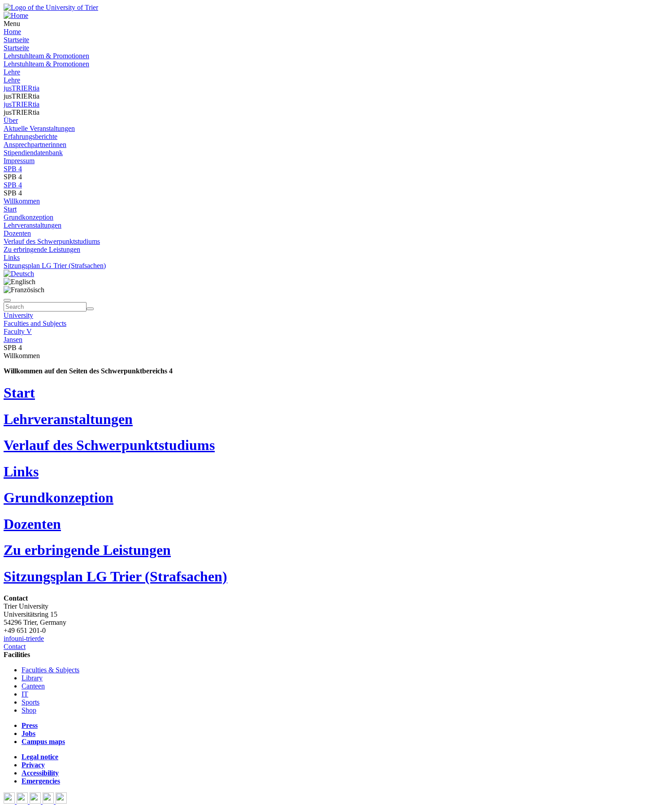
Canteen (33, 686)
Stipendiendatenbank (33, 152)
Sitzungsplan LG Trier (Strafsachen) (55, 265)
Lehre (12, 72)
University (18, 315)
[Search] (90, 308)
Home (12, 31)
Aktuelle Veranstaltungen (39, 128)
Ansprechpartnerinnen (35, 144)
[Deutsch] (19, 273)
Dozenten (17, 233)
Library (32, 678)
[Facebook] (10, 801)
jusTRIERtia (21, 88)
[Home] (16, 15)
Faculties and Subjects (35, 323)
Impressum (19, 160)
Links (12, 257)
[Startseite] (51, 7)
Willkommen (22, 201)
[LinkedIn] (61, 801)
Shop (29, 710)
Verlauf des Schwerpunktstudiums (52, 241)
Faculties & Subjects (50, 670)
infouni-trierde (24, 638)
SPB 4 (13, 169)
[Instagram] (49, 801)
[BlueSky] (23, 801)
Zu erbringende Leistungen (42, 249)
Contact (15, 646)
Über (11, 120)
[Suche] (7, 300)
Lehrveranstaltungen (32, 225)
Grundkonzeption (28, 217)
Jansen (13, 339)
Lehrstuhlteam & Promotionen (46, 56)
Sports (30, 702)
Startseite (16, 39)
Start (10, 209)
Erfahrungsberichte (30, 136)
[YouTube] (36, 801)
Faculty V (18, 331)
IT (25, 694)
